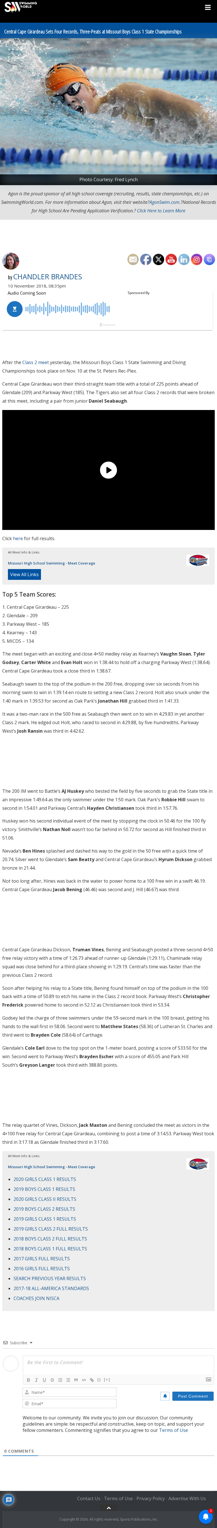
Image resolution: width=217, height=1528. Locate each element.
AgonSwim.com (164, 202)
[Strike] (52, 1380)
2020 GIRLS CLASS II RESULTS (45, 1199)
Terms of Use (173, 1430)
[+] (107, 1379)
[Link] (92, 1380)
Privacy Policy (150, 1499)
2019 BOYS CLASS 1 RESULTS (44, 1189)
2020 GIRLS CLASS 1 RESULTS (45, 1179)
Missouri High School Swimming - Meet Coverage (51, 563)
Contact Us (88, 1499)
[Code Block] (84, 1380)
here (18, 538)
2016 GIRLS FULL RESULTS (42, 1268)
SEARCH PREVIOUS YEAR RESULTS (50, 1278)
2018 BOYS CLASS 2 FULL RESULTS (50, 1239)
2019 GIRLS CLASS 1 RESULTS (45, 1219)
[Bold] (28, 1380)
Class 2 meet (35, 362)
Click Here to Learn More (161, 211)
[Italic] (36, 1380)
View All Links (24, 574)
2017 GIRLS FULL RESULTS (42, 1259)
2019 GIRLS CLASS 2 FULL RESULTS (51, 1229)
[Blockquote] (76, 1380)
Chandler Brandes (47, 276)
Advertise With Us (187, 1499)
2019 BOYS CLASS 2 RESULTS (44, 1209)
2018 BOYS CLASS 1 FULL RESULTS (50, 1249)
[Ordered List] (60, 1380)
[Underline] (44, 1380)
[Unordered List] (68, 1380)
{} (99, 1379)
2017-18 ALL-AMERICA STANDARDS (51, 1288)
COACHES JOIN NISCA (36, 1298)
